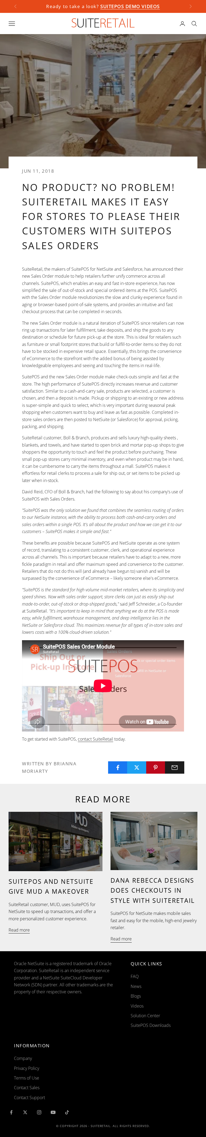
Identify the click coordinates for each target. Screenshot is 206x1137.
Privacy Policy (26, 1068)
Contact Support (29, 1097)
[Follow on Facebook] (11, 1112)
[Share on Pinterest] (155, 767)
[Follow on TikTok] (67, 1112)
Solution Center (145, 1016)
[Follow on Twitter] (25, 1112)
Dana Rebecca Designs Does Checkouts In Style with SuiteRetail (153, 890)
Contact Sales (26, 1088)
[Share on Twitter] (136, 767)
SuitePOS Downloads (151, 1025)
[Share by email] (174, 767)
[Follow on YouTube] (53, 1112)
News (136, 986)
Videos (137, 1006)
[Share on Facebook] (117, 767)
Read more (19, 930)
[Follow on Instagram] (39, 1112)
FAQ (135, 976)
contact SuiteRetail (95, 739)
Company (23, 1058)
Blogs (136, 996)
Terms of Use (26, 1078)
